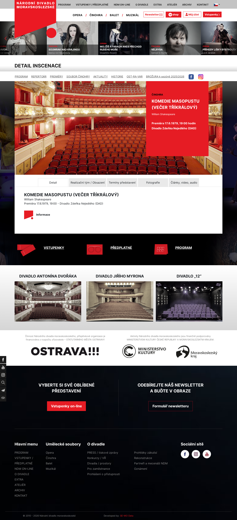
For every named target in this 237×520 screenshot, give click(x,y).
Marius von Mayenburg (12, 53)
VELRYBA (110, 49)
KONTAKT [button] (203, 4)
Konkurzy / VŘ (96, 458)
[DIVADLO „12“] (189, 301)
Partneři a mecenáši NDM (151, 463)
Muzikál (51, 468)
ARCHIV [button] (187, 4)
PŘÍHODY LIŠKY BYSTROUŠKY (173, 49)
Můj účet (193, 14)
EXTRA (19, 479)
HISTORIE (117, 76)
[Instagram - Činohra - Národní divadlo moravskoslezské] (200, 76)
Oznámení (140, 468)
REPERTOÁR (38, 76)
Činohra (51, 458)
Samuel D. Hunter (112, 53)
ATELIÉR (20, 485)
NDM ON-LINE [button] (122, 4)
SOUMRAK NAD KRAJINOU (17, 49)
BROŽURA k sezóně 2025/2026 (165, 76)
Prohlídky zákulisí (145, 452)
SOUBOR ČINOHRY (78, 76)
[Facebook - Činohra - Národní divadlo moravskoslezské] (191, 76)
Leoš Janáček (162, 53)
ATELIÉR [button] (172, 4)
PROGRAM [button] (64, 4)
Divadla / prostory (99, 463)
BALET (114, 15)
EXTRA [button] (158, 4)
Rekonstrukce (143, 458)
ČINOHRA (96, 15)
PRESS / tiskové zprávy (102, 452)
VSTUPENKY (54, 248)
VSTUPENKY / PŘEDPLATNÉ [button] (92, 4)
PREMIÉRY (56, 76)
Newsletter (152, 14)
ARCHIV (20, 490)
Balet (49, 463)
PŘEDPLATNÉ (121, 248)
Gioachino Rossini (61, 53)
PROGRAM (21, 76)
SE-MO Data (126, 515)
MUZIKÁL (132, 15)
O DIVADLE (22, 474)
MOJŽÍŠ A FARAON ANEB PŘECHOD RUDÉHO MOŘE (74, 48)
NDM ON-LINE (24, 468)
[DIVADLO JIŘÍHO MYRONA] (119, 301)
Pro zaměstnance (98, 468)
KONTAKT (21, 495)
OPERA (77, 15)
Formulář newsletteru (171, 406)
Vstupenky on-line (66, 406)
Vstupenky (211, 14)
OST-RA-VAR (135, 76)
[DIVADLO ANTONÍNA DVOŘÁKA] (48, 301)
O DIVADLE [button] (142, 4)
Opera (50, 452)
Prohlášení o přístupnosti (103, 474)
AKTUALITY (100, 76)
